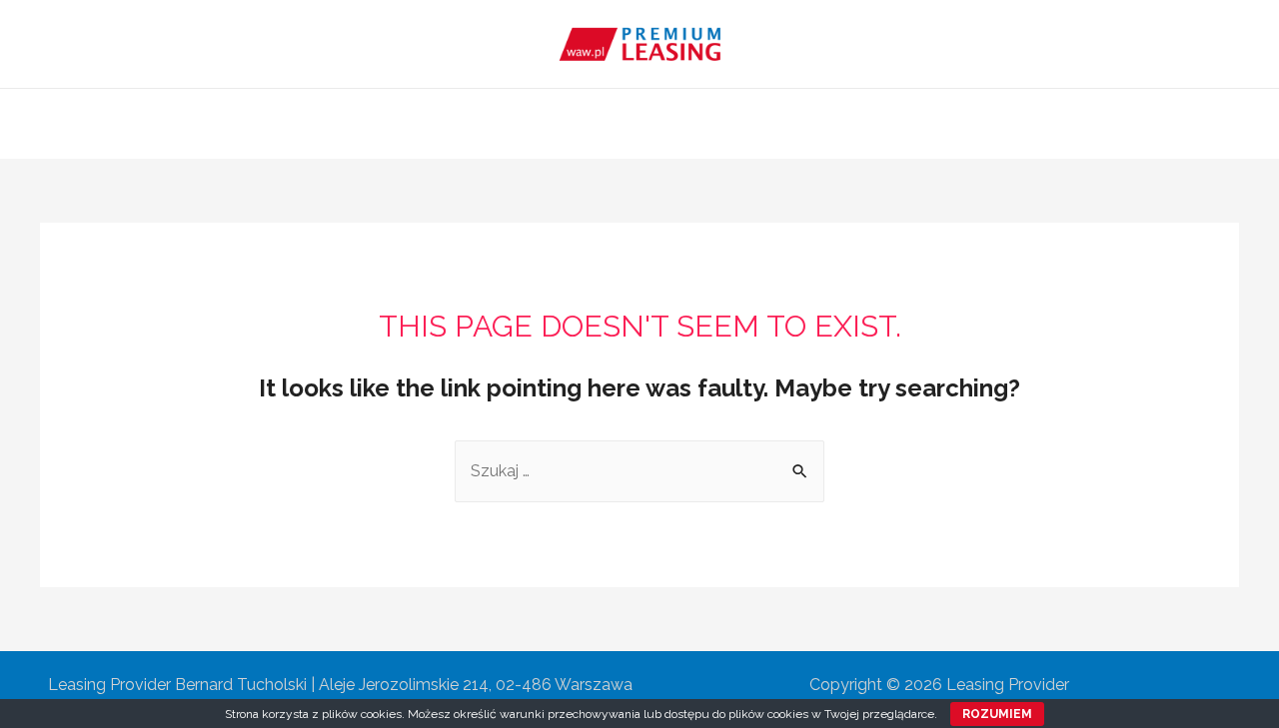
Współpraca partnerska (726, 123)
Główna (405, 123)
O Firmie (497, 123)
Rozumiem (997, 714)
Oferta (584, 123)
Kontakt (873, 123)
